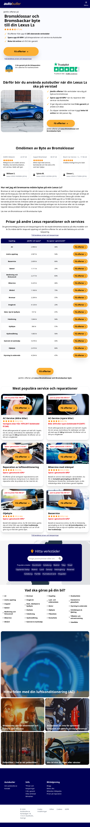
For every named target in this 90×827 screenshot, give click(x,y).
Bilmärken (29, 796)
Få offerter (80, 247)
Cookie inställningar (42, 810)
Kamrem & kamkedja (34, 622)
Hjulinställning (32, 618)
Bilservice (8, 618)
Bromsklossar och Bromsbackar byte (26, 211)
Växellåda (74, 622)
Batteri (7, 608)
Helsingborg (59, 569)
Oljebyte (7, 513)
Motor (51, 606)
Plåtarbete (52, 614)
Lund (42, 569)
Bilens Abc (50, 788)
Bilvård (7, 622)
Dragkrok (30, 600)
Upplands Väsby (22, 569)
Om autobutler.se (10, 786)
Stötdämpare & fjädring (76, 611)
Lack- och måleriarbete (53, 601)
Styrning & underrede (79, 606)
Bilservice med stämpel (61, 467)
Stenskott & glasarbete (75, 601)
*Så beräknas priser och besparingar (18, 59)
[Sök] (60, 558)
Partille (37, 574)
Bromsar (29, 596)
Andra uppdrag (10, 600)
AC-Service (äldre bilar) (15, 418)
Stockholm (36, 565)
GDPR (67, 809)
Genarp (49, 569)
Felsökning (30, 614)
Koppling (52, 596)
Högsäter (62, 574)
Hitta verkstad (31, 794)
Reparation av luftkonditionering (21, 467)
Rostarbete (53, 618)
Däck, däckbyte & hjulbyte (33, 605)
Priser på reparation (54, 794)
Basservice (54, 513)
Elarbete (29, 610)
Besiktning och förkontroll (10, 613)
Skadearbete (75, 596)
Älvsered (70, 569)
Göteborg (47, 565)
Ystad (70, 565)
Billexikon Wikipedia (54, 791)
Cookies (59, 809)
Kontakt (7, 788)
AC (5, 596)
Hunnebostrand (49, 574)
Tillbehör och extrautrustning (77, 617)
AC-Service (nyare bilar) (61, 418)
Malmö (56, 565)
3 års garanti (30, 791)
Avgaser (7, 604)
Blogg (49, 786)
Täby (63, 565)
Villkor (52, 809)
